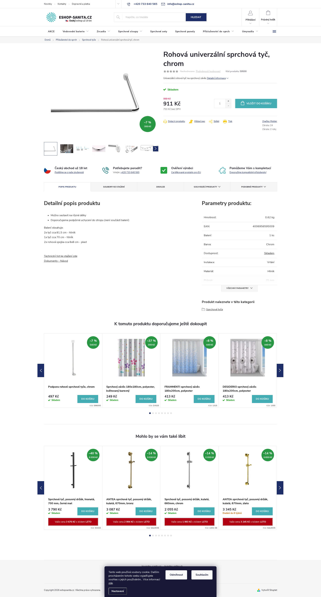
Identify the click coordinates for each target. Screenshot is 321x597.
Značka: (269, 121)
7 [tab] (168, 413)
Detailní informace (216, 78)
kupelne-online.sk (174, 566)
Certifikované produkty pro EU (186, 172)
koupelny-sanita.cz (151, 566)
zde (111, 583)
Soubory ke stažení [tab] (114, 186)
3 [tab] (156, 413)
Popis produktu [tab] (67, 186)
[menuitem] (51, 31)
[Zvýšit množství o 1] (228, 101)
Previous (40, 370)
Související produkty (205, 186)
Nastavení (118, 591)
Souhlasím (202, 575)
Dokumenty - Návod (56, 261)
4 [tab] (159, 413)
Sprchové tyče (214, 309)
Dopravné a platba (81, 4)
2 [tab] (153, 413)
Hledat (196, 17)
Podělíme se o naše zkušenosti (69, 172)
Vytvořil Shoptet (269, 590)
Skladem (269, 253)
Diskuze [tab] (160, 186)
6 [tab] (165, 413)
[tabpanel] (73, 370)
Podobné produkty (251, 186)
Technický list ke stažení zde (60, 256)
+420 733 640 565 (130, 172)
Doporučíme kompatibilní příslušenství (248, 172)
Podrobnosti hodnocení (208, 71)
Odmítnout (176, 575)
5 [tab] (162, 413)
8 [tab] (171, 413)
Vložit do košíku (258, 103)
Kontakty (62, 4)
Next (280, 370)
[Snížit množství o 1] (228, 106)
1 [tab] (150, 413)
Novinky (48, 4)
